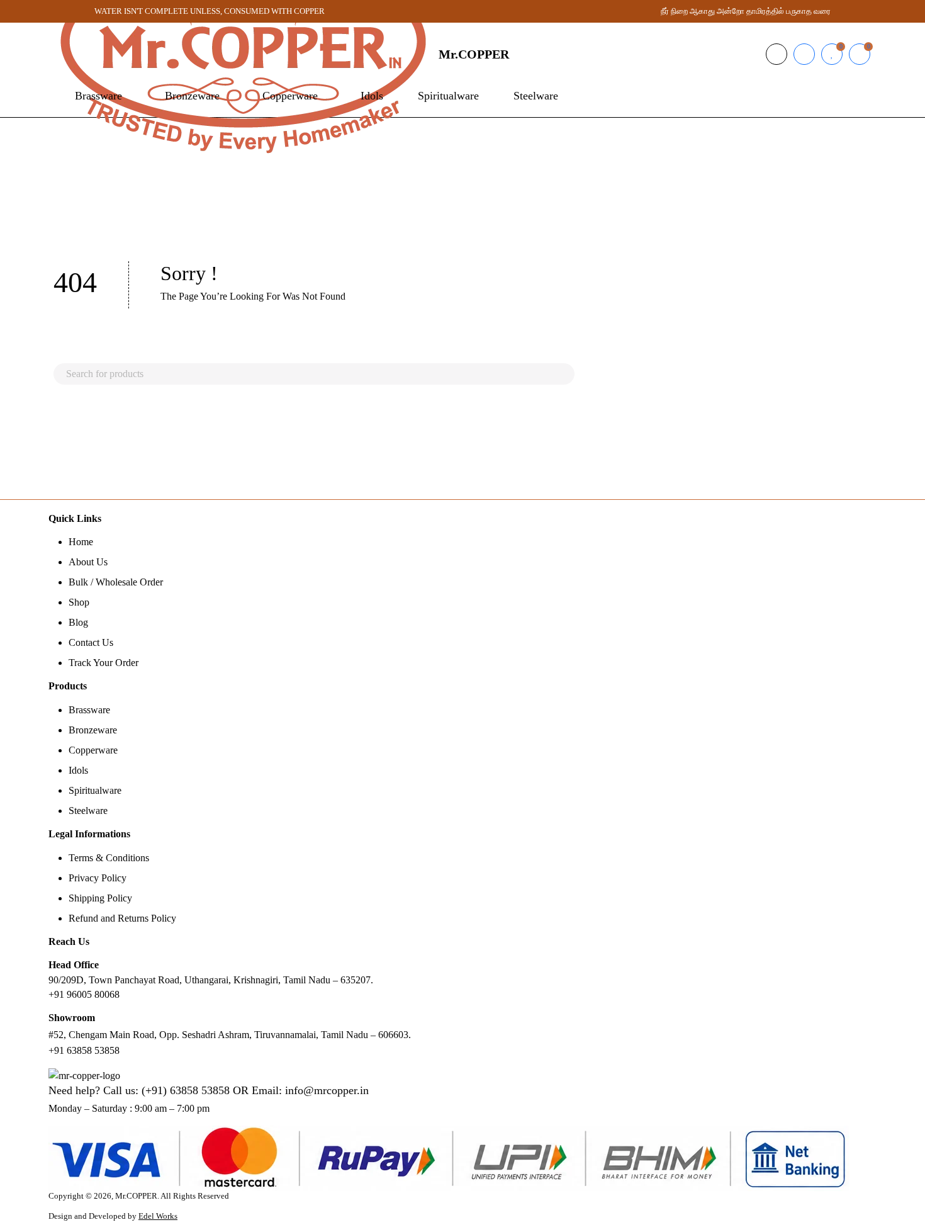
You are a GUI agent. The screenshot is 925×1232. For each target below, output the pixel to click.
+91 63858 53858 (84, 1050)
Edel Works (157, 1216)
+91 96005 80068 (84, 994)
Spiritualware (95, 790)
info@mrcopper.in (327, 1090)
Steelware (88, 810)
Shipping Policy (100, 898)
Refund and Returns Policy (122, 918)
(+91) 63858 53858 (186, 1090)
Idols (78, 770)
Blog (78, 622)
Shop (79, 602)
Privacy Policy (97, 878)
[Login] (804, 54)
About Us (88, 562)
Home (81, 541)
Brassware (89, 709)
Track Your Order (103, 662)
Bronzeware (93, 730)
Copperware (93, 750)
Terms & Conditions (109, 857)
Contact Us (91, 642)
